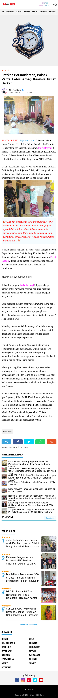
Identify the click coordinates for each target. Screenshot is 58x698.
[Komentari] (51, 441)
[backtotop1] (55, 695)
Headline (10, 12)
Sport (35, 12)
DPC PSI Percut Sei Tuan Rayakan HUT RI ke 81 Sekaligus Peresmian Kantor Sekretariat (21, 596)
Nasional (53, 12)
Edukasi (43, 12)
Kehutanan (34, 647)
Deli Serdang (8, 643)
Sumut (19, 12)
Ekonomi (33, 643)
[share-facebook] (18, 441)
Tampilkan (50, 518)
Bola (31, 639)
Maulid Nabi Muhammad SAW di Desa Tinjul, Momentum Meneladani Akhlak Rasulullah (22, 577)
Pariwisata (34, 655)
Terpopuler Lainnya (29, 625)
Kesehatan (7, 651)
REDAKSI (29, 689)
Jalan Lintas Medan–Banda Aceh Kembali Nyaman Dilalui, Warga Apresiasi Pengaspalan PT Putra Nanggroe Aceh (22, 545)
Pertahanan (8, 659)
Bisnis (5, 639)
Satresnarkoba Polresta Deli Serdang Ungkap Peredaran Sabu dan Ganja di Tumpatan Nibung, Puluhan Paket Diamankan (22, 615)
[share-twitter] (29, 441)
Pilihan (27, 12)
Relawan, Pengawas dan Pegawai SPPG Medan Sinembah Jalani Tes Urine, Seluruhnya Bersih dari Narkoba (21, 564)
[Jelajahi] (54, 4)
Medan (32, 651)
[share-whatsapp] (40, 441)
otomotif (6, 667)
